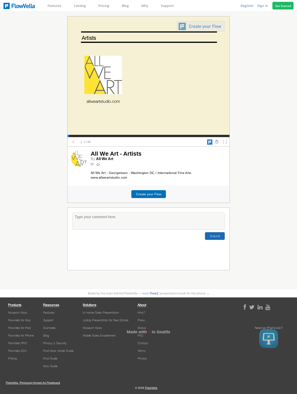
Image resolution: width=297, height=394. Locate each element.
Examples (49, 328)
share (216, 142)
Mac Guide (50, 366)
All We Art (104, 159)
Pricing (103, 5)
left (73, 142)
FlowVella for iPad (19, 328)
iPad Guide (50, 358)
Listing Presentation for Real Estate (105, 320)
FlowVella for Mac (19, 320)
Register (248, 5)
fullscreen (224, 142)
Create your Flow (148, 194)
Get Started (283, 6)
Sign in (263, 5)
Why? (141, 312)
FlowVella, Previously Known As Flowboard (33, 383)
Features (54, 5)
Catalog (80, 5)
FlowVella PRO (17, 343)
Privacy (142, 358)
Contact (143, 343)
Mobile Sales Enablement (99, 335)
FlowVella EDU (17, 351)
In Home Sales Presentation (101, 312)
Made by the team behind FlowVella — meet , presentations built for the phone (148, 293)
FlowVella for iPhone (21, 335)
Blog (125, 5)
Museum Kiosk (17, 312)
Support (167, 5)
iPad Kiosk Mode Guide (58, 351)
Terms (141, 351)
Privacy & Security (55, 343)
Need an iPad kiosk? (269, 328)
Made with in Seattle (148, 332)
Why (144, 5)
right (81, 142)
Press (141, 320)
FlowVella (19, 6)
